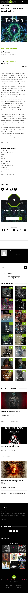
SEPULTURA (4, 99)
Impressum (19, 585)
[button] (6, 548)
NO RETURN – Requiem (10, 411)
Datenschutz (9, 587)
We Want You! (18, 587)
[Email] (24, 230)
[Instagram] (7, 230)
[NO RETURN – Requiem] (14, 400)
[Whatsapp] (10, 230)
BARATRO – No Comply (8, 450)
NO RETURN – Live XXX (10, 446)
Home (2, 5)
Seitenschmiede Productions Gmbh (16, 579)
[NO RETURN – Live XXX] (14, 435)
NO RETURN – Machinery (8, 416)
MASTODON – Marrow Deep (9, 421)
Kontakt (12, 585)
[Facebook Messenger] (14, 230)
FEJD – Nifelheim (6, 456)
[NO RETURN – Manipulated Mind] (14, 469)
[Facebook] (3, 230)
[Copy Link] (21, 230)
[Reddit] (17, 230)
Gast (10, 250)
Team (7, 585)
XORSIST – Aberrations (8, 487)
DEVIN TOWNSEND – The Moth (20, 365)
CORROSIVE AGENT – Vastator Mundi (20, 329)
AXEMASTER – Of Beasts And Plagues (7, 377)
